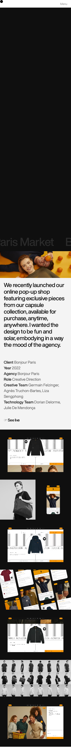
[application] (35, 454)
